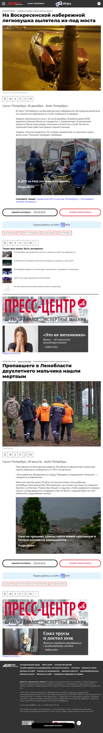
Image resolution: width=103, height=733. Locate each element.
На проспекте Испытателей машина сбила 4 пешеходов (37, 287)
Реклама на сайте (27, 671)
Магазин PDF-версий (63, 665)
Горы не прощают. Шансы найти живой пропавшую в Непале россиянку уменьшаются (57, 538)
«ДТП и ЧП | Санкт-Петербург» (15, 92)
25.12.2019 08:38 (8, 11)
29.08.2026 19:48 (9, 361)
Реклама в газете (89, 668)
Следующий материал (53, 726)
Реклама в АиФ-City (70, 671)
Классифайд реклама (89, 671)
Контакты (75, 668)
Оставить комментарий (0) (80, 212)
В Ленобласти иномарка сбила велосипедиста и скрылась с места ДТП (44, 261)
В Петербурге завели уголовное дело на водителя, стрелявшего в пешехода (46, 269)
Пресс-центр (47, 665)
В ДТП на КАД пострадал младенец (44, 181)
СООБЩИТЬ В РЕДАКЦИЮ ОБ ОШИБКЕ (68, 674)
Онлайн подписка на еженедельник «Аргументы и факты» (44, 668)
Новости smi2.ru (11, 353)
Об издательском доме (30, 665)
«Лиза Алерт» (8, 448)
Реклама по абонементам (48, 671)
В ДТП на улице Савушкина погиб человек (32, 278)
